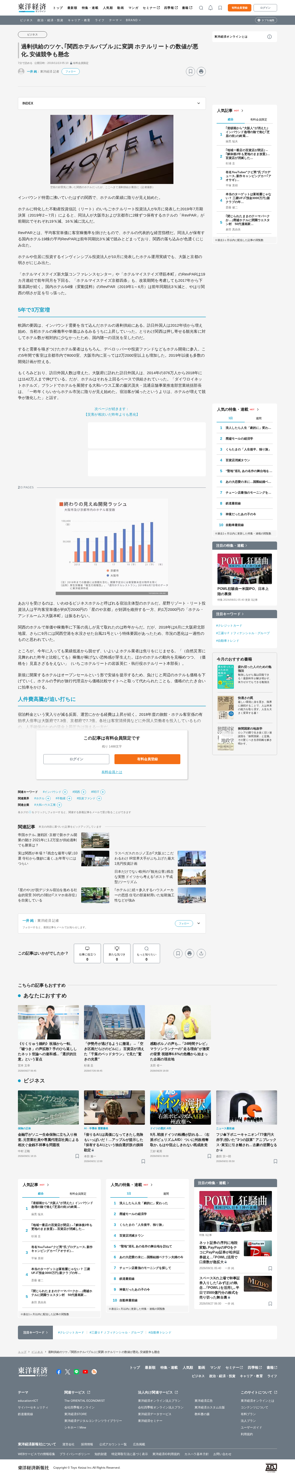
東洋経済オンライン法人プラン (159, 1400)
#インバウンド (52, 791)
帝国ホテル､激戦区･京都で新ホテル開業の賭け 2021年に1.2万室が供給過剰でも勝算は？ (47, 840)
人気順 (108, 8)
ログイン (265, 7)
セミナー (149, 8)
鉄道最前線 (233, 503)
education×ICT (28, 1400)
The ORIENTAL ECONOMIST (84, 1400)
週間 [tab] (259, 418)
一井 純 (32, 71)
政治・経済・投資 (50, 20)
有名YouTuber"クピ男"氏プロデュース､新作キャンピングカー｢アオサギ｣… (248, 176)
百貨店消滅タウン (238, 460)
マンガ (133, 8)
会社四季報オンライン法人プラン (161, 1407)
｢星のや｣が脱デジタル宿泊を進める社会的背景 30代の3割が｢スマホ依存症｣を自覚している (47, 895)
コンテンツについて (254, 1407)
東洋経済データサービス (154, 1414)
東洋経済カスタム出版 (210, 1407)
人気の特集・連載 (232, 409)
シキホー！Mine (75, 1427)
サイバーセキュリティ (33, 1407)
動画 (120, 8)
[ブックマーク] (190, 71)
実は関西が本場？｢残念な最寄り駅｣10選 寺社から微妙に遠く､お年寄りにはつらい (48, 858)
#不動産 (61, 798)
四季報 (169, 8)
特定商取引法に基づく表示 (129, 1454)
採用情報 (87, 1444)
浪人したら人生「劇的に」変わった (249, 427)
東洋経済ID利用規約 (166, 1454)
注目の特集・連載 (230, 545)
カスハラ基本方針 (196, 1454)
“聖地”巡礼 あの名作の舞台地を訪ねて (249, 471)
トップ (58, 8)
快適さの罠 (245, 698)
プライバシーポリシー (75, 1454)
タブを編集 (268, 20)
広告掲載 (139, 1444)
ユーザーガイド (251, 1427)
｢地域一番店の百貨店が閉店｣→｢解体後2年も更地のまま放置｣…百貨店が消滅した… (248, 154)
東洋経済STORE (75, 1414)
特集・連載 (90, 8)
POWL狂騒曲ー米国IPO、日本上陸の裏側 (243, 591)
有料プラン (248, 1414)
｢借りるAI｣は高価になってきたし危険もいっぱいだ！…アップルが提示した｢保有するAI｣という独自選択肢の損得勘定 (113, 1142)
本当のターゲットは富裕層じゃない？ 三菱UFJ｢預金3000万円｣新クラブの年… (248, 198)
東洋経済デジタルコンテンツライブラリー (93, 1420)
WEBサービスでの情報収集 (36, 1454)
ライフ (100, 20)
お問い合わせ (222, 1454)
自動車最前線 (235, 525)
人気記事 (225, 110)
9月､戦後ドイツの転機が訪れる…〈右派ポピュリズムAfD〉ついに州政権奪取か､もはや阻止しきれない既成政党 (179, 1140)
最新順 (72, 8)
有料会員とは (112, 772)
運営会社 (68, 1444)
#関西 (76, 791)
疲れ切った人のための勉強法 (254, 668)
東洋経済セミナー (150, 1420)
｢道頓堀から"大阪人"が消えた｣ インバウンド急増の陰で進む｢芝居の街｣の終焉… (248, 132)
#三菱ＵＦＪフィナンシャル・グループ (243, 633)
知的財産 (101, 1454)
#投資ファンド (86, 798)
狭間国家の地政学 (250, 728)
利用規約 (247, 1434)
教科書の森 (202, 1414)
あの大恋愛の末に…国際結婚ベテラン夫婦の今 (249, 481)
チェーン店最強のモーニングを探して (249, 492)
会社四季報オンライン (79, 1407)
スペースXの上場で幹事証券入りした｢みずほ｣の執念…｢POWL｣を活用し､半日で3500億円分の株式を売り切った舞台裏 (219, 1287)
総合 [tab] (230, 119)
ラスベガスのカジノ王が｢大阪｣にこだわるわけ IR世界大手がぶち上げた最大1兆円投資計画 (144, 858)
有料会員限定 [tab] (258, 119)
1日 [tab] (230, 418)
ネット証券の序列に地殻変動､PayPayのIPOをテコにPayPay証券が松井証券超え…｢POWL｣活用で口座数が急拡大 (219, 1252)
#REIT (95, 791)
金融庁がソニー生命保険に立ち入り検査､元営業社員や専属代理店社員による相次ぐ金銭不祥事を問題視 (48, 1140)
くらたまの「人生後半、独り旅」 (248, 449)
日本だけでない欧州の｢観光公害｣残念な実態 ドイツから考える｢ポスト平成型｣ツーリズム (144, 877)
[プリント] (201, 71)
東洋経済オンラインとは (231, 36)
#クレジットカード (229, 625)
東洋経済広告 (204, 1400)
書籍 (185, 8)
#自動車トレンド (227, 640)
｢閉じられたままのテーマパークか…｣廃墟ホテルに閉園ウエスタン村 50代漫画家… (248, 220)
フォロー (70, 71)
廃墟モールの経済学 (239, 438)
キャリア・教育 (79, 20)
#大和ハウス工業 (45, 804)
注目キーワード (228, 614)
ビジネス (26, 20)
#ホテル (39, 798)
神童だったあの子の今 (241, 514)
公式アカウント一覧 (113, 1444)
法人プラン (248, 1420)
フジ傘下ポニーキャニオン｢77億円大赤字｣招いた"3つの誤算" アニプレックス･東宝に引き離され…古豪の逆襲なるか (246, 1142)
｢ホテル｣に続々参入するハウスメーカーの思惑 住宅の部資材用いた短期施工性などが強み (144, 895)
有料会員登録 (239, 7)
